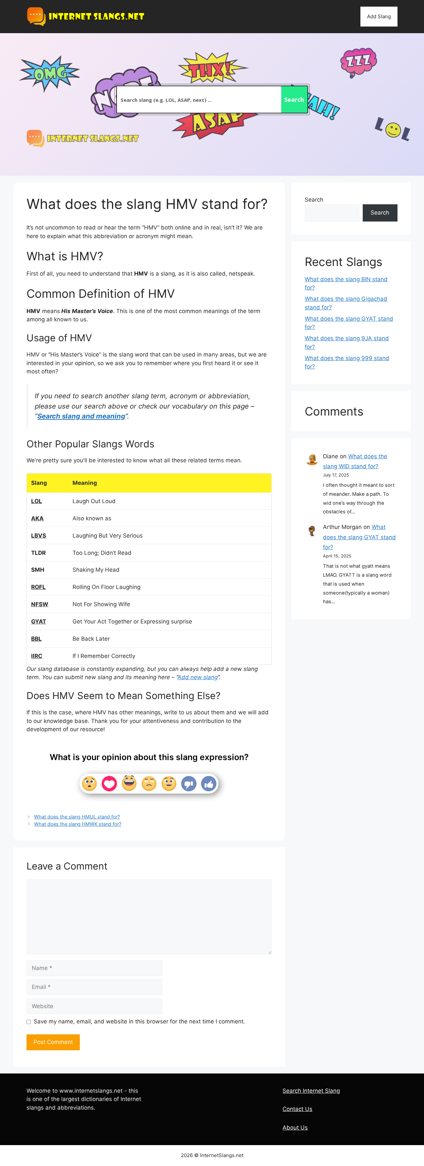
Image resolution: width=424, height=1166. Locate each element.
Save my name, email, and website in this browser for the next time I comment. (139, 1021)
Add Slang (379, 16)
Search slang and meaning (81, 416)
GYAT (38, 621)
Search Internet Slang (311, 1090)
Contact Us (297, 1109)
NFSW (39, 604)
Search (314, 199)
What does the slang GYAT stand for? (359, 537)
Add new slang (198, 677)
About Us (295, 1127)
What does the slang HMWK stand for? (77, 824)
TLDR (38, 553)
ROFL (38, 587)
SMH (37, 569)
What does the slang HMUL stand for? (77, 816)
